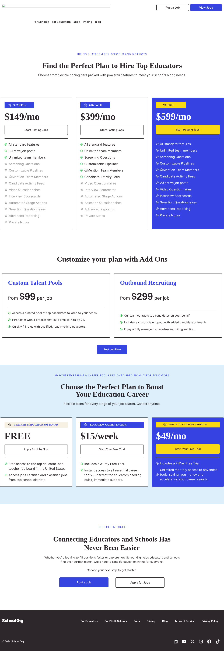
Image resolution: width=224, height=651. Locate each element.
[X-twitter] (192, 641)
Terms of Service (185, 621)
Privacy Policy (210, 621)
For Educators (61, 21)
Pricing (87, 21)
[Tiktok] (218, 641)
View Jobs (206, 7)
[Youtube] (184, 641)
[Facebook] (209, 641)
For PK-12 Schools (116, 621)
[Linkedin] (176, 641)
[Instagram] (201, 641)
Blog (98, 21)
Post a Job (173, 7)
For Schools (41, 21)
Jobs (77, 21)
